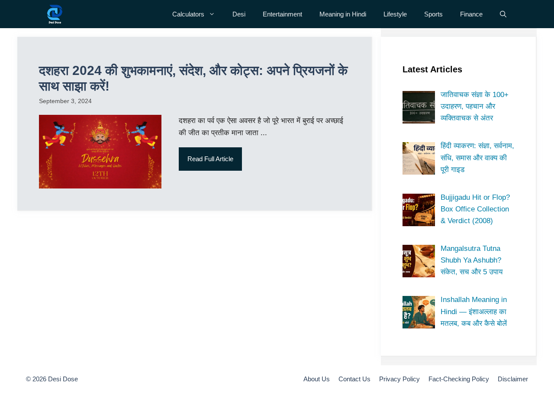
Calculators (188, 14)
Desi (238, 14)
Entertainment (282, 14)
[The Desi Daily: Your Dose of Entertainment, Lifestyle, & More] (55, 14)
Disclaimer (513, 379)
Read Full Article (210, 158)
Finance (471, 14)
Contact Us (354, 379)
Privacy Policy (399, 379)
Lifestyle (395, 14)
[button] (503, 14)
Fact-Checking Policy (458, 379)
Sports (433, 14)
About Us (316, 379)
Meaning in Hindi (342, 14)
